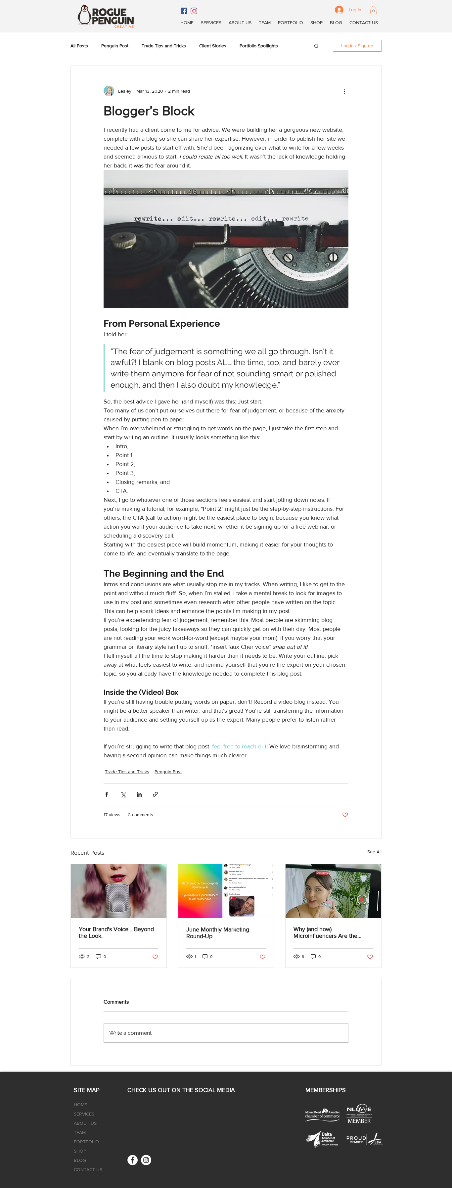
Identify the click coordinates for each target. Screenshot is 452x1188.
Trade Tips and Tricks (164, 45)
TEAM (80, 1132)
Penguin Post (114, 45)
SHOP (80, 1151)
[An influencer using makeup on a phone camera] (333, 891)
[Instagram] (194, 11)
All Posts (79, 45)
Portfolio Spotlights (259, 45)
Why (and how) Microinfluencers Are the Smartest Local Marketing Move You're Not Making (326, 932)
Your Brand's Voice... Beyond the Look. (116, 932)
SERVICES (84, 1114)
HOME (80, 1104)
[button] (373, 10)
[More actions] (344, 91)
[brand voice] (118, 891)
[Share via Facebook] (107, 794)
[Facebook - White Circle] (132, 1160)
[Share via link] (155, 794)
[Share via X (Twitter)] (123, 794)
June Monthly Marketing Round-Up (217, 932)
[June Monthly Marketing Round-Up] (226, 891)
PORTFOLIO (86, 1141)
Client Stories (212, 45)
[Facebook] (184, 11)
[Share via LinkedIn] (139, 794)
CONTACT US (88, 1169)
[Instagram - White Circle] (146, 1160)
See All (374, 851)
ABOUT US (85, 1123)
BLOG (80, 1160)
